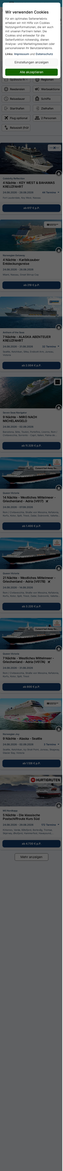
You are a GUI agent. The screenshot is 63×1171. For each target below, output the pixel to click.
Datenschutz (44, 54)
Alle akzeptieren (31, 72)
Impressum (21, 54)
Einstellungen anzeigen (32, 62)
